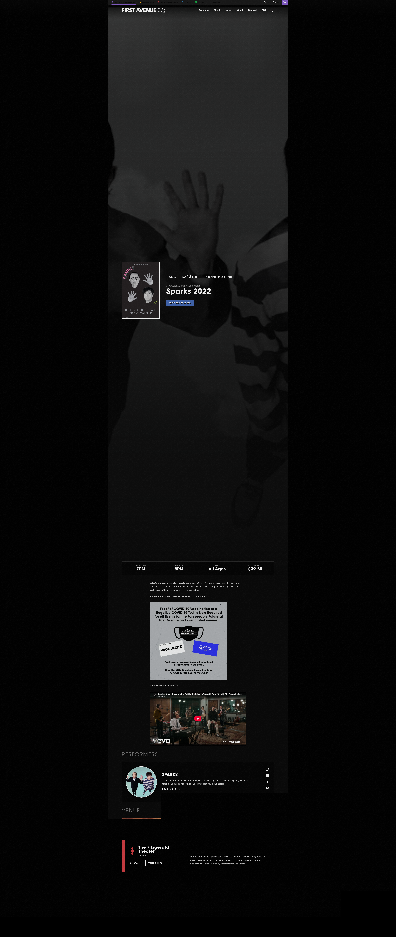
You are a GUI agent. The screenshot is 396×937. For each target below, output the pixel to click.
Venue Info (155, 863)
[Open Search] (271, 10)
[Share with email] (219, 884)
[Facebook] (267, 782)
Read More (169, 789)
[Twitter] (267, 788)
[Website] (267, 769)
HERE (195, 590)
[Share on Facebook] (205, 884)
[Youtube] (267, 794)
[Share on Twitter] (212, 884)
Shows (134, 863)
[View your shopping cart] (285, 2)
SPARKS (170, 775)
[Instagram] (267, 775)
